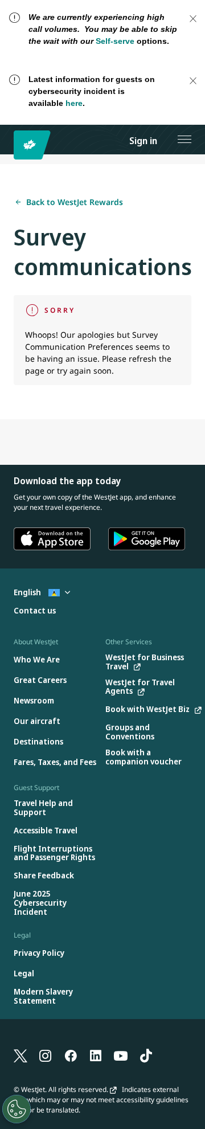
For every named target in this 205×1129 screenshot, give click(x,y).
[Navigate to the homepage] (34, 144)
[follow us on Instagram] (45, 1055)
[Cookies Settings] (16, 1109)
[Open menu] (184, 139)
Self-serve (115, 41)
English (28, 592)
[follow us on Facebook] (70, 1055)
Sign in (143, 140)
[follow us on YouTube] (121, 1055)
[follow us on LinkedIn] (95, 1055)
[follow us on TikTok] (146, 1055)
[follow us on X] (20, 1055)
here (74, 103)
